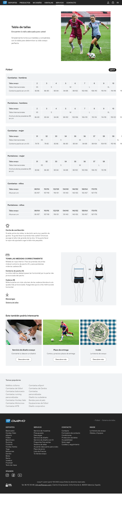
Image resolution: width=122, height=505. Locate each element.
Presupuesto (39, 433)
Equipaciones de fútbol (38, 403)
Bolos (8, 456)
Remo (8, 458)
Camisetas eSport (36, 385)
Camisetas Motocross (15, 403)
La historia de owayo (98, 431)
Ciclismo (9, 444)
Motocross (10, 451)
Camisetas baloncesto (15, 391)
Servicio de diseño (41, 438)
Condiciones (66, 435)
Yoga (8, 449)
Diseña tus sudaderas (38, 397)
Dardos (8, 454)
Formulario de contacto (71, 433)
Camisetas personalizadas (35, 392)
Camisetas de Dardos (38, 388)
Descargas (38, 435)
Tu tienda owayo (40, 454)
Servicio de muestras (42, 431)
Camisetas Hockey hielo (16, 400)
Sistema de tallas (12, 302)
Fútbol (97, 420)
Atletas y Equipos (96, 433)
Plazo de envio (39, 449)
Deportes (12, 3)
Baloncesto (10, 431)
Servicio (60, 3)
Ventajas (48, 3)
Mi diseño (37, 3)
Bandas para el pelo (37, 400)
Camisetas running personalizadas (13, 395)
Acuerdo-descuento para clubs (46, 447)
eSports (9, 435)
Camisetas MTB (12, 406)
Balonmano (10, 440)
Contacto (71, 3)
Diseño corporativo (37, 406)
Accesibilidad (67, 440)
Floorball (9, 463)
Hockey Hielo (11, 433)
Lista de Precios (40, 451)
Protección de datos (70, 438)
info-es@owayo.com (43, 485)
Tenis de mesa (11, 465)
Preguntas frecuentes (42, 442)
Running (9, 442)
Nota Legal (66, 442)
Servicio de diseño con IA (44, 440)
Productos (25, 3)
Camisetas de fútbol (14, 388)
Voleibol (9, 460)
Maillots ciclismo (13, 385)
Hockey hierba (11, 447)
